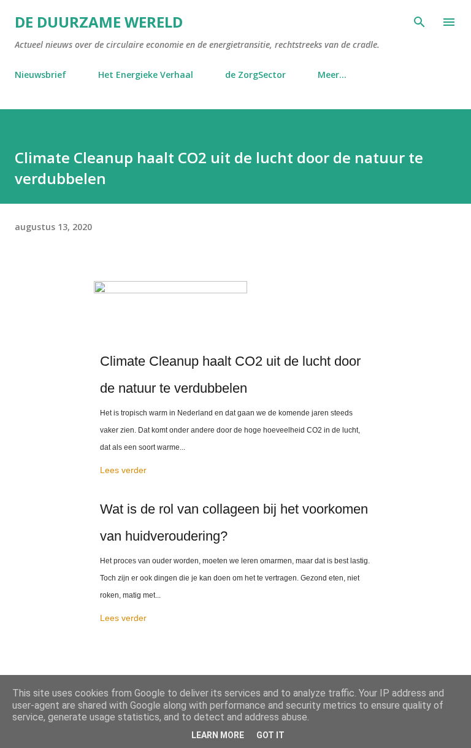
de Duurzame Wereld (99, 22)
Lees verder (123, 470)
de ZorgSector (255, 74)
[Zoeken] (419, 22)
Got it (270, 735)
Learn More (217, 735)
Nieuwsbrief (40, 74)
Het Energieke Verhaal (145, 74)
